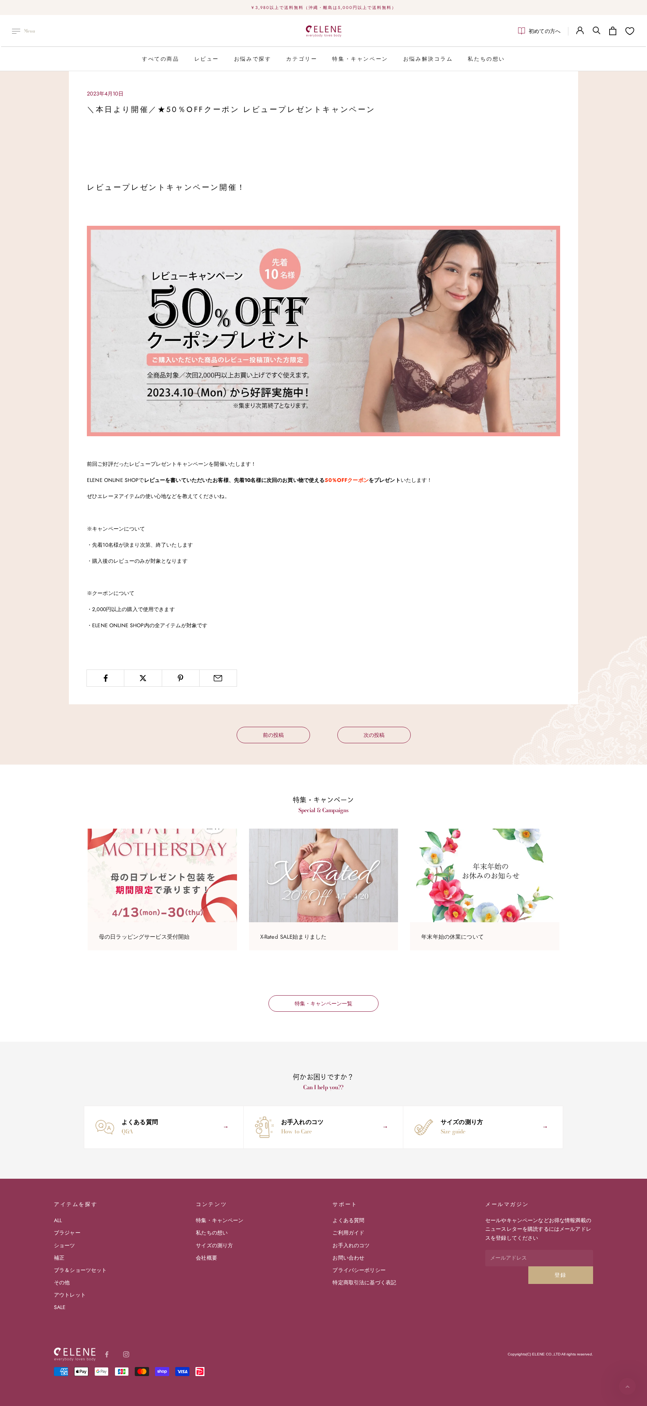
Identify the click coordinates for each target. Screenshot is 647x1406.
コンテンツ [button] (211, 1204)
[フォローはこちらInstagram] (126, 1354)
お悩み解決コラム (428, 59)
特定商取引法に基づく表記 (364, 1282)
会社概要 (206, 1257)
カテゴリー (301, 59)
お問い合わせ (348, 1257)
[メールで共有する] (218, 678)
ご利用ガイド (348, 1232)
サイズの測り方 (214, 1245)
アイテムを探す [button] (75, 1204)
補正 (59, 1257)
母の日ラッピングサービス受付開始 (144, 937)
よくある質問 (348, 1220)
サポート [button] (344, 1204)
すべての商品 (160, 59)
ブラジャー (67, 1232)
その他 (62, 1282)
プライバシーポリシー (358, 1270)
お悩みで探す (252, 59)
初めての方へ (545, 31)
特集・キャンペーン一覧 (323, 1003)
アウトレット (70, 1295)
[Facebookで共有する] (105, 678)
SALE (60, 1307)
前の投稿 (273, 735)
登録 (561, 1275)
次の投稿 (374, 735)
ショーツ (64, 1245)
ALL (58, 1220)
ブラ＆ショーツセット (80, 1270)
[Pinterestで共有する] (180, 678)
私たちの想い (486, 59)
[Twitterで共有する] (142, 678)
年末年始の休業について (452, 937)
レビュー (206, 59)
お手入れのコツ (351, 1245)
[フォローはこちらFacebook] (106, 1354)
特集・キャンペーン (360, 59)
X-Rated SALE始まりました (293, 937)
